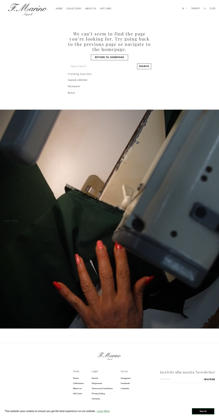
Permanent (74, 86)
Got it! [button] (203, 411)
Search (95, 378)
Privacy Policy (98, 393)
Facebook (125, 383)
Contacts (96, 398)
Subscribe (209, 379)
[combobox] (102, 66)
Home (76, 378)
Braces (71, 92)
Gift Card (77, 393)
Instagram (126, 378)
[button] (195, 8)
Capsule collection (77, 79)
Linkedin (125, 388)
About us (77, 388)
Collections (78, 383)
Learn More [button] (103, 411)
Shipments (97, 383)
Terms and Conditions (102, 388)
